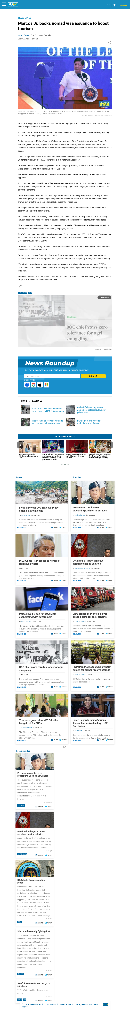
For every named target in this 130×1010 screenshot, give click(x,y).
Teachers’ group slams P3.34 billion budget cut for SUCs (39, 722)
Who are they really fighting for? (33, 931)
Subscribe (122, 6)
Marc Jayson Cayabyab (82, 568)
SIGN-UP (93, 376)
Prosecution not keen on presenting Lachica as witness (90, 509)
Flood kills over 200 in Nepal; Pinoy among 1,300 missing (39, 509)
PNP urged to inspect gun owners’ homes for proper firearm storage (92, 668)
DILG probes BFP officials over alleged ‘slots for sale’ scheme (90, 615)
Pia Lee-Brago (25, 515)
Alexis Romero (26, 621)
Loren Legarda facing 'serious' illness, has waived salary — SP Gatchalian (90, 723)
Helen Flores (23, 35)
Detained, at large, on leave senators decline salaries (88, 562)
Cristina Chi (79, 731)
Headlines (24, 17)
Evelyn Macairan (26, 728)
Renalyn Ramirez (80, 621)
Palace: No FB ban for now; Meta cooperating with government (37, 615)
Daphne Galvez (80, 515)
